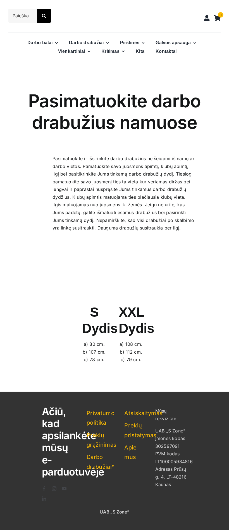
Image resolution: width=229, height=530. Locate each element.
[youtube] (64, 488)
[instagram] (54, 488)
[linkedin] (44, 498)
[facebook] (44, 488)
